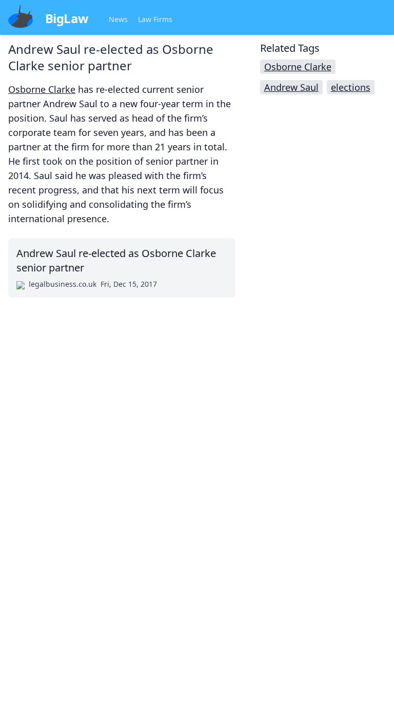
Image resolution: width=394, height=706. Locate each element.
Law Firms (155, 19)
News (118, 19)
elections (350, 87)
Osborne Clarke (41, 89)
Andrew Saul (291, 87)
